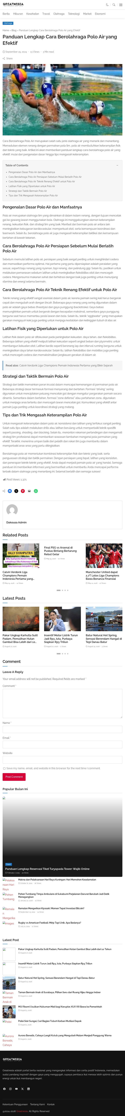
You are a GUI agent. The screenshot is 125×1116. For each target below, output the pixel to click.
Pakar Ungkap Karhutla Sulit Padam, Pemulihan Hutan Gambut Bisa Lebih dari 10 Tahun (20, 640)
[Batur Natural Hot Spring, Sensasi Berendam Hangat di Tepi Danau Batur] (104, 629)
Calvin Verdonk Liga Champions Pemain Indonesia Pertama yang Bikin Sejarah (66, 365)
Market (87, 13)
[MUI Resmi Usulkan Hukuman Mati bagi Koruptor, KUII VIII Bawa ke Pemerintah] (9, 1016)
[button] (107, 4)
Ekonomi (100, 13)
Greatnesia (22, 1111)
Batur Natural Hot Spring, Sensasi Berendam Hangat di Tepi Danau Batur (104, 638)
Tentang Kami (37, 1104)
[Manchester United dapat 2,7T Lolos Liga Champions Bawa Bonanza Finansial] (104, 565)
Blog (14, 30)
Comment (9, 686)
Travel (46, 13)
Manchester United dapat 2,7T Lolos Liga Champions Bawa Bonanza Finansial (102, 575)
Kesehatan (32, 13)
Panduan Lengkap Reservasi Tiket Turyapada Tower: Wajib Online (47, 868)
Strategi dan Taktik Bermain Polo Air (28, 191)
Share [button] (9, 58)
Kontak (51, 1104)
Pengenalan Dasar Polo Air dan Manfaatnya (32, 172)
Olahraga (58, 13)
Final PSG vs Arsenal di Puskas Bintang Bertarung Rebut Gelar (60, 551)
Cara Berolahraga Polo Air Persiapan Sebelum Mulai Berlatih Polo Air (45, 177)
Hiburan (18, 13)
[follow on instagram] (10, 1089)
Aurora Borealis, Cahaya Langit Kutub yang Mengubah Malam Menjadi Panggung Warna (64, 1035)
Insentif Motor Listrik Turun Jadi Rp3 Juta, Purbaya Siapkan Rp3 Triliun (61, 638)
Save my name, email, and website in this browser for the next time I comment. (53, 768)
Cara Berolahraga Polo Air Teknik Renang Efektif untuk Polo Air (42, 181)
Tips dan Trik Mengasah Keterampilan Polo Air (33, 195)
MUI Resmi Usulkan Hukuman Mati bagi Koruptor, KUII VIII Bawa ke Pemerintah (60, 1006)
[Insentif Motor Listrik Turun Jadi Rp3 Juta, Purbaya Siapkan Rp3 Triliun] (62, 629)
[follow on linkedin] (28, 1089)
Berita (6, 13)
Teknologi (74, 13)
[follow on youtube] (16, 1089)
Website (7, 753)
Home (6, 30)
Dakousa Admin (16, 522)
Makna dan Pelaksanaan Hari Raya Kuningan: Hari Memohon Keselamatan (57, 879)
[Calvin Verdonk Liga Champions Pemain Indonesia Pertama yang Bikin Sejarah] (21, 565)
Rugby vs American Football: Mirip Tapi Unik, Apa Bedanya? (49, 922)
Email (7, 737)
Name (7, 722)
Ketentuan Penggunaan (15, 1104)
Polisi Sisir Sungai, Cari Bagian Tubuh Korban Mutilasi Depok (50, 1021)
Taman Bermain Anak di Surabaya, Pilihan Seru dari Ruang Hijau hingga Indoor (59, 992)
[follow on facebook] (4, 1089)
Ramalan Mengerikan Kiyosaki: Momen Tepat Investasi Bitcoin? (51, 908)
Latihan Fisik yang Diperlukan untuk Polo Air (32, 186)
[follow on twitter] (22, 1089)
